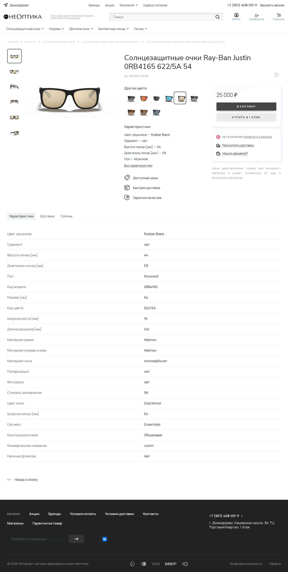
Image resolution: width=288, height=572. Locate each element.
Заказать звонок (272, 5)
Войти (236, 19)
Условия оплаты (83, 513)
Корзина (278, 19)
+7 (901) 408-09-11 (242, 5)
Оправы (55, 29)
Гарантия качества (147, 197)
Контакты (151, 513)
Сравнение (256, 19)
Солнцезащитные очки (23, 29)
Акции (109, 5)
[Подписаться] (76, 539)
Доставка (47, 216)
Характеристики (21, 216)
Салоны (66, 216)
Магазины (15, 523)
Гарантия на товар (47, 523)
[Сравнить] (277, 75)
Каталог (13, 513)
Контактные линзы (111, 29)
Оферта (275, 563)
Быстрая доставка (146, 188)
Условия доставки (119, 513)
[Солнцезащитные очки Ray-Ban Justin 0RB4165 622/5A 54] (69, 96)
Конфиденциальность (246, 563)
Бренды (94, 5)
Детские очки (79, 29)
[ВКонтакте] (104, 539)
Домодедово (19, 5)
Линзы (139, 29)
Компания (127, 5)
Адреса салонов (155, 5)
